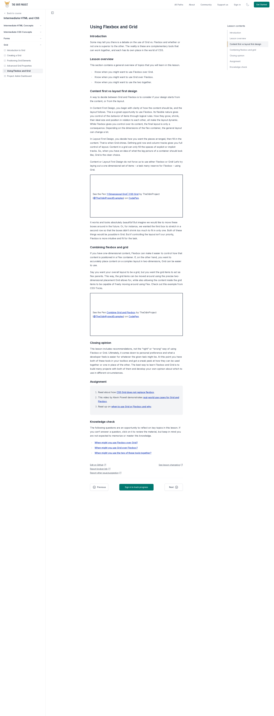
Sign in (237, 4)
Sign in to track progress (136, 487)
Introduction (98, 36)
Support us (222, 4)
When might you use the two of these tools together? (123, 452)
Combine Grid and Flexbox (121, 312)
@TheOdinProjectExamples (108, 198)
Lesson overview (101, 59)
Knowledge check (102, 421)
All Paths (179, 4)
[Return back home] (16, 4)
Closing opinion (100, 342)
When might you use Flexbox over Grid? (116, 442)
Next (171, 487)
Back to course (14, 13)
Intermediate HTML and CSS (21, 18)
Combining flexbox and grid (109, 247)
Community (206, 4)
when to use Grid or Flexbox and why (131, 406)
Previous (101, 487)
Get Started (261, 4)
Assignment (98, 381)
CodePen (134, 198)
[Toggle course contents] (52, 12)
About (192, 4)
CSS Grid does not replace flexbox (135, 392)
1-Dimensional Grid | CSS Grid (123, 194)
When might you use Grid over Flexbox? (116, 447)
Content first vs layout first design (113, 91)
